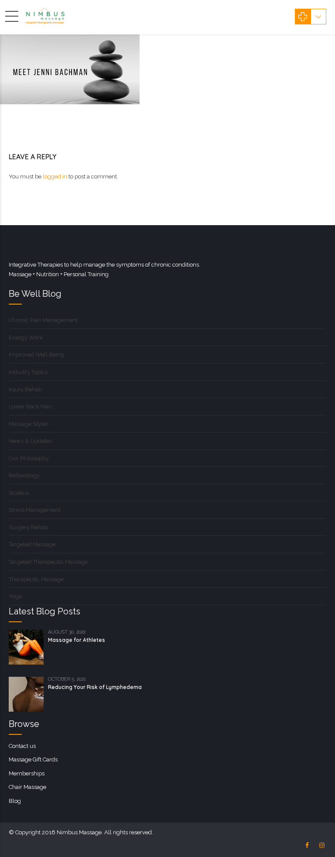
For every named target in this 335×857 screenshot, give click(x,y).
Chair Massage (27, 787)
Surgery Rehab (28, 527)
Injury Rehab (25, 389)
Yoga (15, 596)
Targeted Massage (32, 544)
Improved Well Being (36, 354)
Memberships (26, 773)
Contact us (22, 746)
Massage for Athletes (76, 640)
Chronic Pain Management (43, 320)
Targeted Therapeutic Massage (48, 562)
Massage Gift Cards (33, 759)
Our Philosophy (29, 458)
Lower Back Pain (30, 406)
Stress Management (35, 510)
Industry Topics (28, 372)
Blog (15, 801)
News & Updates (30, 441)
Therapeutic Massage (36, 579)
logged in (55, 176)
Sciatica (19, 493)
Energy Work (26, 337)
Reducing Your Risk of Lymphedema (95, 687)
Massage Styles (28, 424)
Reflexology (24, 475)
